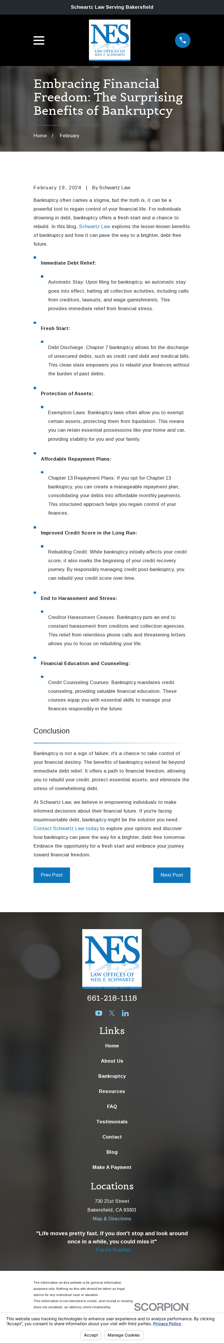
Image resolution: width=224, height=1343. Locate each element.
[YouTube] (98, 1013)
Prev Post (52, 875)
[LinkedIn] (125, 1013)
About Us (112, 1061)
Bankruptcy (112, 1076)
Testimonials (112, 1122)
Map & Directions (112, 1218)
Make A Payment (112, 1167)
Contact (112, 1137)
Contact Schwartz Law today (66, 828)
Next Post (172, 875)
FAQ (112, 1106)
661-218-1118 (112, 998)
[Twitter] (111, 1013)
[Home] (109, 40)
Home (112, 1046)
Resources (112, 1091)
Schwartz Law (94, 226)
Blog (112, 1152)
